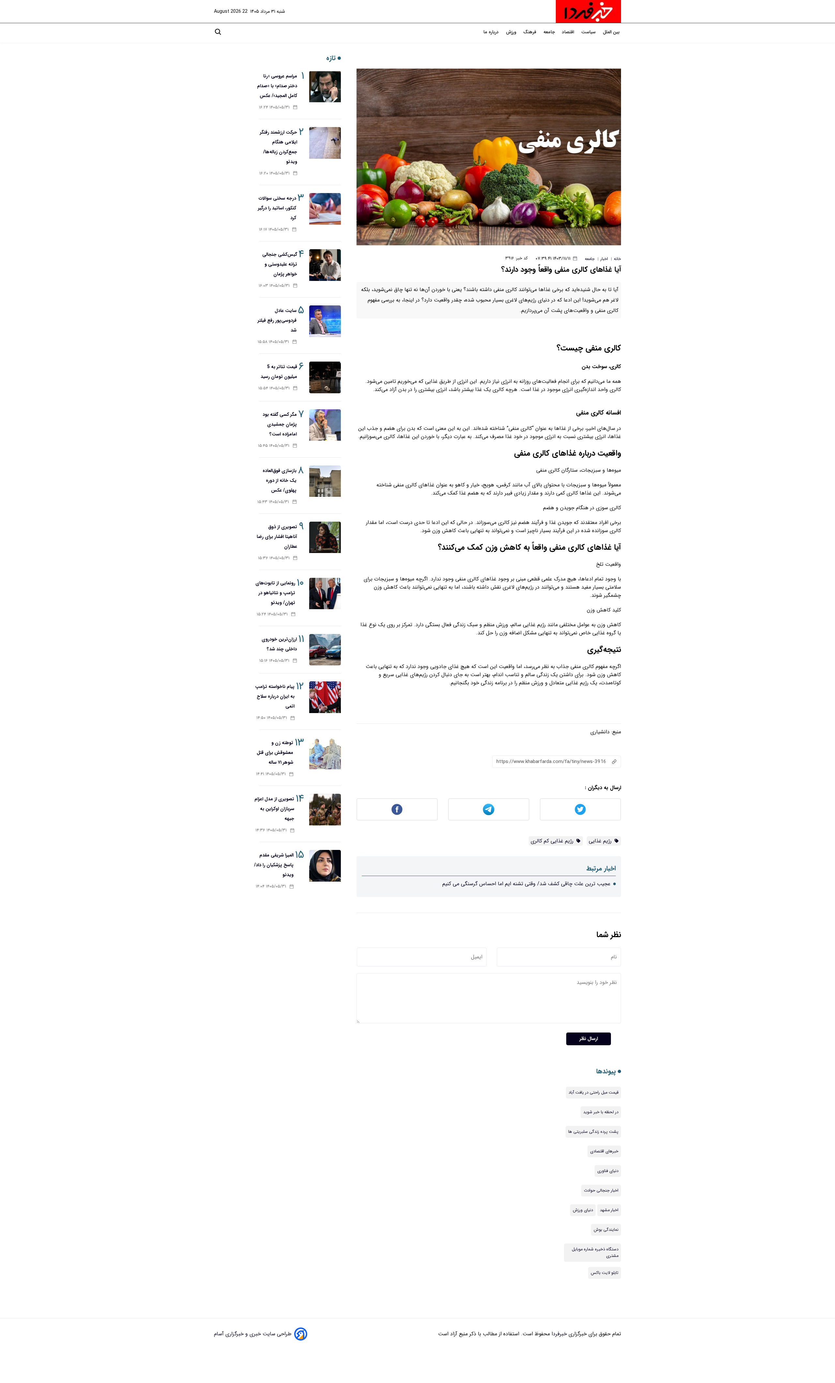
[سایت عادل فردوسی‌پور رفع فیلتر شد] (325, 321)
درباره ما (491, 32)
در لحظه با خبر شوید (600, 1112)
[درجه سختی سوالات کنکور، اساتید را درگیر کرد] (325, 209)
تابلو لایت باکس (604, 1273)
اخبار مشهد (609, 1210)
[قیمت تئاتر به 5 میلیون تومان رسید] (325, 377)
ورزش (511, 32)
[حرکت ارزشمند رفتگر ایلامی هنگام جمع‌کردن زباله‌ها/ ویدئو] (325, 143)
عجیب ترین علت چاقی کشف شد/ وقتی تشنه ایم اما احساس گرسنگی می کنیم (526, 884)
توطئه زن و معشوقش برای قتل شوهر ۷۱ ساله (275, 752)
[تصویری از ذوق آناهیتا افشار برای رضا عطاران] (325, 537)
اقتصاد (568, 32)
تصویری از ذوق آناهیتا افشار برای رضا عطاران (277, 536)
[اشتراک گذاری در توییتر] (580, 809)
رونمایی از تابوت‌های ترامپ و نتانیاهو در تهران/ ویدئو (275, 592)
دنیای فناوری (607, 1171)
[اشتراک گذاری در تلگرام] (488, 809)
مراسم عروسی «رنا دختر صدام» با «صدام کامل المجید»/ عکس (277, 86)
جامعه (549, 32)
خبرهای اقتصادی (604, 1151)
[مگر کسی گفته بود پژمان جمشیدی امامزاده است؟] (325, 425)
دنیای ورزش (583, 1210)
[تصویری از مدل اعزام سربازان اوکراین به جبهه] (325, 809)
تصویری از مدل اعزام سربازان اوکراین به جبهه (274, 808)
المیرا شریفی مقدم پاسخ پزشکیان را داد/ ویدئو (274, 865)
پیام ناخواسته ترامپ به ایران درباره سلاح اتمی (275, 696)
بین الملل (612, 32)
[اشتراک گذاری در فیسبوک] (397, 809)
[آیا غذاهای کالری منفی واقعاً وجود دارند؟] (489, 157)
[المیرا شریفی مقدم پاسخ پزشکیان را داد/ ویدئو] (325, 866)
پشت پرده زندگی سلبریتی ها (593, 1132)
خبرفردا (558, 1334)
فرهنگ (530, 32)
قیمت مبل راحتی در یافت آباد (593, 1092)
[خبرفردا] (588, 11)
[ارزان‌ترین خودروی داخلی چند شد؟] (325, 650)
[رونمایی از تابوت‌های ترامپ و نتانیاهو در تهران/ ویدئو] (325, 594)
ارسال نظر (588, 1039)
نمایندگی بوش (606, 1230)
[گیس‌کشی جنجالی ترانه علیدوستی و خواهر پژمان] (325, 265)
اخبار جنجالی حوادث (601, 1190)
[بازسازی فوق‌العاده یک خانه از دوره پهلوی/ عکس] (325, 481)
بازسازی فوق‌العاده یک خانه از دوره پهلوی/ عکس (279, 480)
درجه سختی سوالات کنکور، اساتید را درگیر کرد (277, 208)
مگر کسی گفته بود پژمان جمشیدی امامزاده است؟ (280, 424)
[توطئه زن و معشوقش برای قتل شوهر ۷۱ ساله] (325, 753)
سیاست (589, 32)
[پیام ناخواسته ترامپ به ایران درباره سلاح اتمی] (325, 697)
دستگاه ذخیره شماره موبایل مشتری (595, 1252)
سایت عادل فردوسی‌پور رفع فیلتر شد (277, 320)
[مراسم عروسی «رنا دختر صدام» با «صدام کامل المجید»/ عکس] (325, 87)
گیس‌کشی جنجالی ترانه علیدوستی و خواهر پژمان (279, 264)
